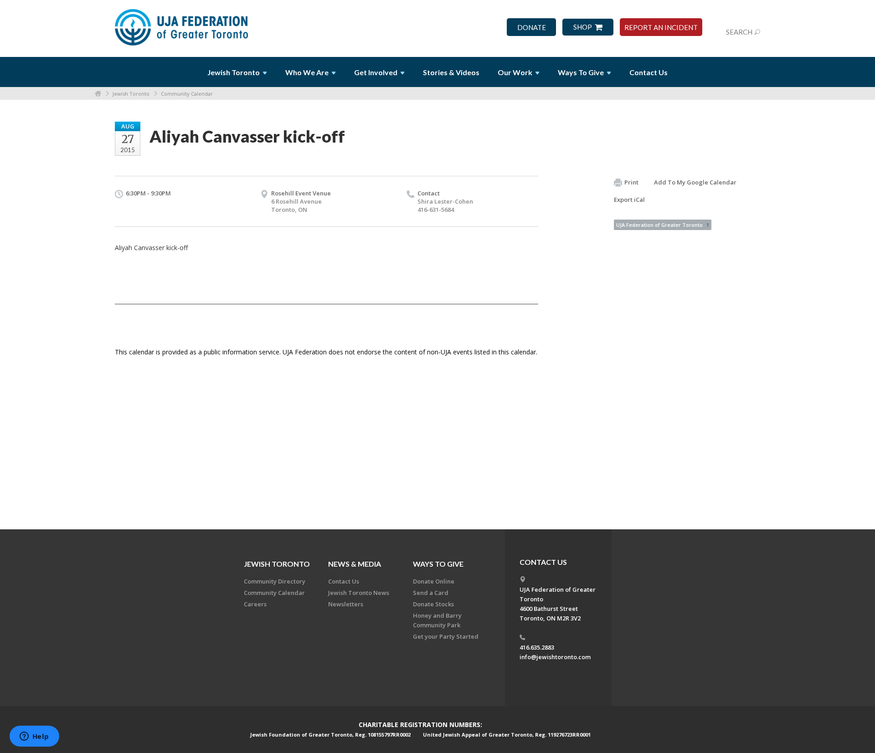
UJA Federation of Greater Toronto (662, 224)
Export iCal (629, 199)
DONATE (531, 27)
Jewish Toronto (131, 93)
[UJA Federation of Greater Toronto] (182, 24)
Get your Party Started (446, 636)
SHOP (582, 27)
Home (98, 94)
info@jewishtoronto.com (555, 657)
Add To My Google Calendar (695, 182)
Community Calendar (187, 93)
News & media (354, 563)
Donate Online (433, 581)
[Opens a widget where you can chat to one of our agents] (34, 737)
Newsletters (345, 604)
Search (739, 32)
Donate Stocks (433, 604)
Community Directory (274, 581)
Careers (255, 604)
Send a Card (430, 593)
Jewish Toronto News (358, 593)
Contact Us (648, 72)
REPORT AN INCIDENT (661, 27)
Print (631, 182)
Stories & (451, 72)
